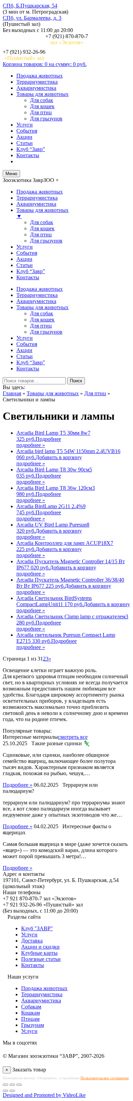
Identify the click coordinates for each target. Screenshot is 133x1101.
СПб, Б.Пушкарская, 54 (30, 6)
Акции (24, 137)
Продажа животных (39, 76)
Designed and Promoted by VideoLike (44, 1095)
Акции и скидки (40, 947)
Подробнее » (17, 785)
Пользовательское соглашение (104, 1078)
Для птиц (41, 112)
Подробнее (48, 439)
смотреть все (73, 737)
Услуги (24, 125)
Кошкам (30, 1013)
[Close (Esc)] (5, 1085)
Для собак (41, 100)
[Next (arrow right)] (12, 1091)
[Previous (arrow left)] (5, 1091)
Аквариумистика (36, 88)
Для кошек (42, 106)
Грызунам (32, 1025)
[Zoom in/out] (19, 1085)
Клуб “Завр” (30, 149)
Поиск (76, 380)
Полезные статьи (41, 959)
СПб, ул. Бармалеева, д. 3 (32, 18)
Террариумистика (37, 82)
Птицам (30, 1019)
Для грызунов (46, 118)
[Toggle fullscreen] (12, 1085)
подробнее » (30, 445)
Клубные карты (39, 953)
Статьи (24, 143)
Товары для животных (42, 94)
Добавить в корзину (58, 457)
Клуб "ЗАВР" (37, 928)
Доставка (32, 941)
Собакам (31, 1007)
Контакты (27, 155)
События (26, 131)
